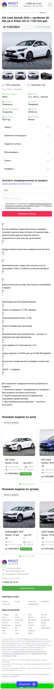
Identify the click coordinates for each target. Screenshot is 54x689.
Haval (17, 623)
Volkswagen (45, 628)
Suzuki (43, 623)
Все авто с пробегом (11, 423)
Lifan (30, 615)
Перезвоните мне (27, 588)
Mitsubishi (32, 620)
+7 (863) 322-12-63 (33, 3)
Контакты (45, 601)
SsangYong (45, 620)
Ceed (37, 12)
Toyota (43, 625)
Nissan (30, 623)
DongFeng (6, 625)
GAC (16, 615)
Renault (44, 615)
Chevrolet (6, 620)
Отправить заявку (27, 214)
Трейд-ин (6, 604)
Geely (17, 617)
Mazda (30, 617)
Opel (30, 628)
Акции (17, 601)
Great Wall (19, 620)
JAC (16, 628)
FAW (3, 631)
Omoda (31, 625)
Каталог (5, 601)
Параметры (24, 684)
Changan (5, 615)
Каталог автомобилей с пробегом (19, 12)
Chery (4, 617)
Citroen (5, 623)
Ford (4, 633)
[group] (27, 51)
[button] (49, 454)
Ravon (30, 633)
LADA (17, 633)
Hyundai (18, 625)
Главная (4, 12)
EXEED (4, 628)
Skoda (43, 617)
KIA (33, 12)
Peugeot (31, 631)
